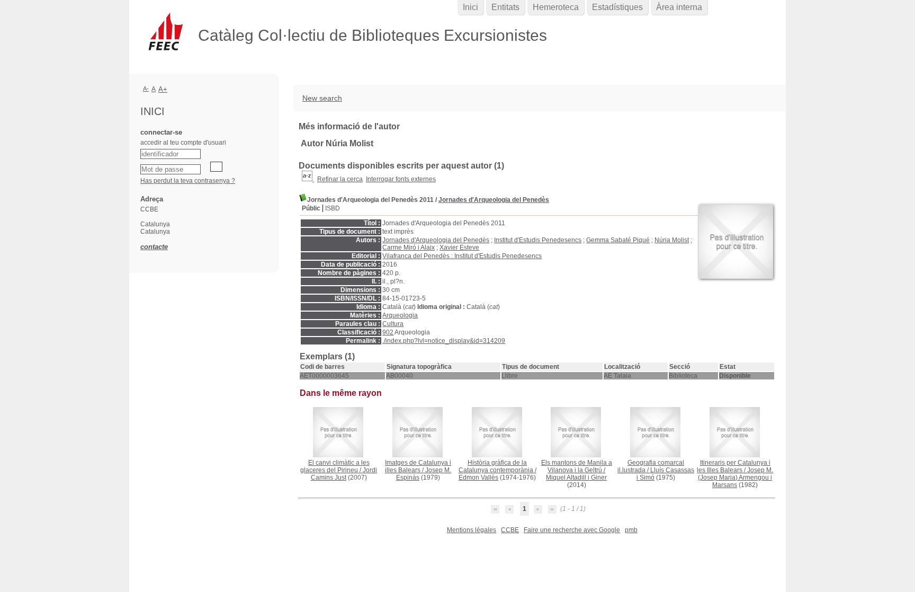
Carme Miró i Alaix (408, 247)
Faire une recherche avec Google (572, 530)
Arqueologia (400, 315)
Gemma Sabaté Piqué (618, 240)
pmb (631, 530)
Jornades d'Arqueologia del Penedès (493, 200)
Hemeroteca (556, 7)
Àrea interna (679, 7)
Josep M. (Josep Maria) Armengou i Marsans (735, 477)
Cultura (392, 324)
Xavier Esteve (459, 247)
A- (146, 88)
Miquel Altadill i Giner (576, 477)
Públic (311, 208)
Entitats (505, 7)
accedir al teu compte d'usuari (183, 142)
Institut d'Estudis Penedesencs (537, 240)
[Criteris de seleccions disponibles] (308, 179)
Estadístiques (617, 7)
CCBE (510, 530)
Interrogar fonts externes (401, 179)
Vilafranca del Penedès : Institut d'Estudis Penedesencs (462, 256)
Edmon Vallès (478, 477)
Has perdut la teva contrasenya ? (187, 180)
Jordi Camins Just (344, 473)
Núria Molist (671, 240)
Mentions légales (471, 530)
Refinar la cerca (340, 179)
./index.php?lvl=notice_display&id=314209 (443, 340)
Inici (470, 7)
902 (387, 332)
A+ (162, 89)
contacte (154, 247)
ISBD (332, 208)
